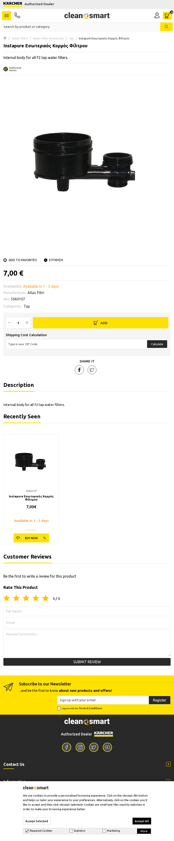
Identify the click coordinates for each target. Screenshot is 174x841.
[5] (45, 598)
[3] (26, 598)
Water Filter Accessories (48, 38)
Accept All (142, 821)
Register (159, 700)
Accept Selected (36, 821)
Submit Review (87, 662)
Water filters (20, 38)
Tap (71, 38)
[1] (6, 598)
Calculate (157, 344)
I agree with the (82, 708)
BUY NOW (31, 538)
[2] (16, 598)
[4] (36, 598)
